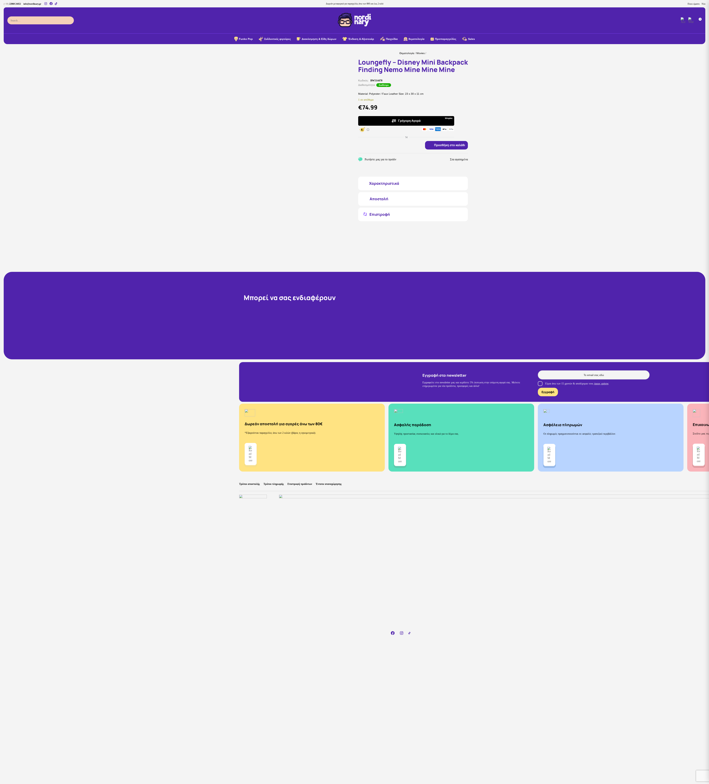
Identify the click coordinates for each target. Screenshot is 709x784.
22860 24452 (12, 4)
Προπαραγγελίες (445, 38)
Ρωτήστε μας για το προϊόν (380, 159)
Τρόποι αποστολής (249, 484)
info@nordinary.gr (32, 4)
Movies (420, 53)
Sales (471, 38)
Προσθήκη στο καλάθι (449, 145)
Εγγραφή (548, 392)
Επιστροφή (379, 214)
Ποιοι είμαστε (694, 4)
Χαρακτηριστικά (384, 183)
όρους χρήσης (601, 383)
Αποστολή (379, 199)
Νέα (703, 4)
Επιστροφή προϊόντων (299, 484)
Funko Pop (246, 38)
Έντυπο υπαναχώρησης (329, 484)
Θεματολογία (406, 53)
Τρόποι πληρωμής (273, 484)
